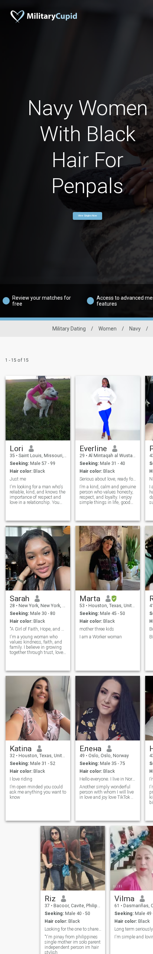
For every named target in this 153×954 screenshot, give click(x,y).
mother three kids (96, 629)
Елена (90, 748)
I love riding (21, 779)
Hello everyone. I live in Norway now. (107, 779)
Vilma (124, 898)
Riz (50, 898)
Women (107, 329)
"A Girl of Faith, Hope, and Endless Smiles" (38, 629)
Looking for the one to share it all (73, 929)
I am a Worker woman (100, 636)
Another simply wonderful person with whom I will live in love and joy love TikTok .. (106, 792)
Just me (18, 479)
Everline (93, 448)
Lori (16, 448)
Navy (135, 329)
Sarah (19, 598)
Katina (21, 748)
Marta (89, 598)
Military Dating (69, 329)
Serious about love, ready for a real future (107, 479)
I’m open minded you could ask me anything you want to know (38, 792)
